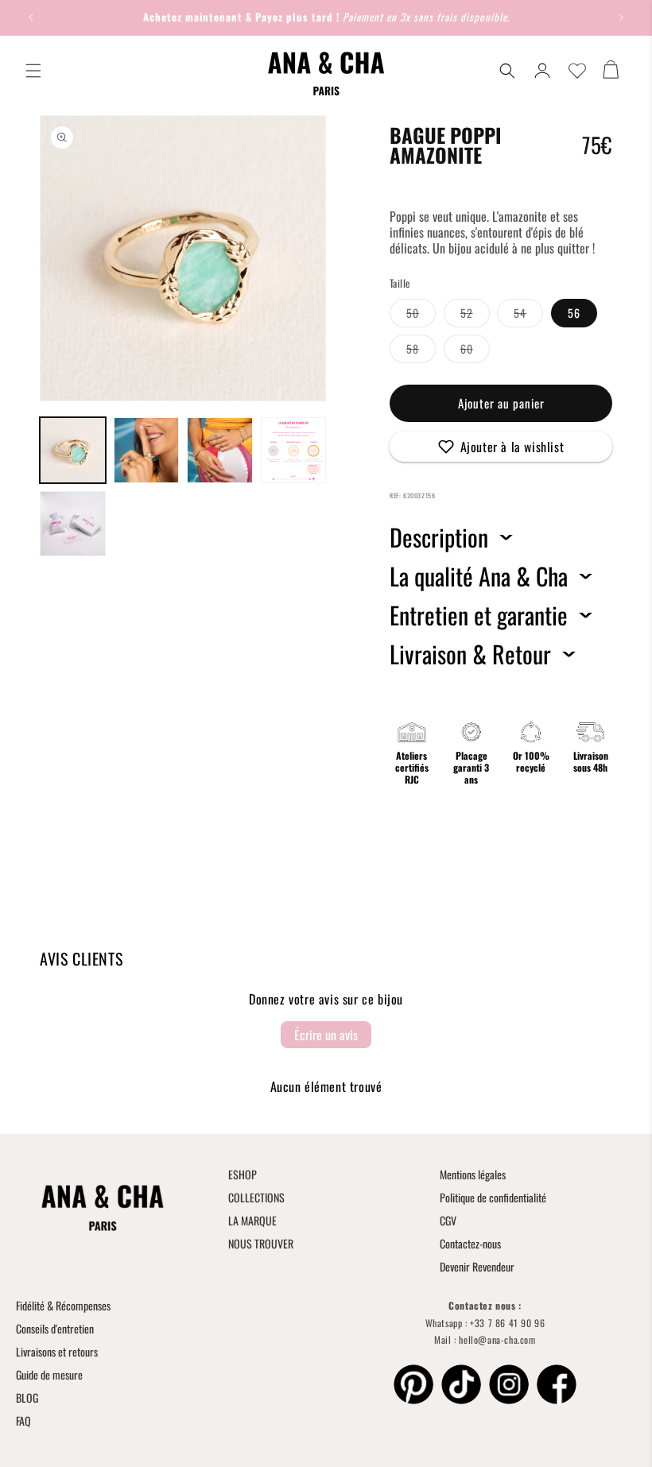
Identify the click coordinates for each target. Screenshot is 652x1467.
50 (421, 315)
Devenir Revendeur (477, 1266)
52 (475, 315)
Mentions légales (473, 1174)
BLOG (27, 1397)
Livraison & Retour (470, 654)
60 (475, 351)
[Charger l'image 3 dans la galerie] (220, 450)
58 (421, 351)
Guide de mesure (49, 1374)
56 (574, 312)
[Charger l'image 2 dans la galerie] (147, 450)
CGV (448, 1220)
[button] (33, 70)
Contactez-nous (470, 1243)
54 (528, 315)
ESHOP (242, 1174)
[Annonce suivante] (620, 17)
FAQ (23, 1420)
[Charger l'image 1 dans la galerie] (73, 450)
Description (439, 537)
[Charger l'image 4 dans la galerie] (294, 450)
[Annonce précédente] (31, 17)
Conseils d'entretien (55, 1328)
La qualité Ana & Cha (479, 576)
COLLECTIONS (256, 1197)
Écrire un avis (326, 1034)
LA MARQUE (252, 1220)
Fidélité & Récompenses (63, 1305)
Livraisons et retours (57, 1351)
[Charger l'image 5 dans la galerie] (73, 524)
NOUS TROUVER (260, 1243)
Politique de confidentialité (493, 1197)
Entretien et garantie (479, 615)
